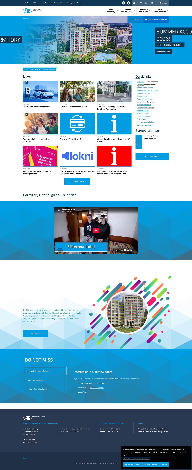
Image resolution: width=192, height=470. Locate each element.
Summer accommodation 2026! (58, 35)
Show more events (152, 156)
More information (32, 51)
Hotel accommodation (145, 122)
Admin (25, 458)
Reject (164, 464)
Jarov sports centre (144, 104)
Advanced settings (151, 464)
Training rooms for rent (75, 3)
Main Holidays (150, 138)
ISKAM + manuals (143, 93)
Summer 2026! (135, 19)
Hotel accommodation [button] (160, 10)
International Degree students (148, 90)
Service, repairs (142, 96)
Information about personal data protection (136, 459)
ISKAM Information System (37, 389)
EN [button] (152, 3)
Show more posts (77, 181)
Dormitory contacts (144, 125)
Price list (140, 81)
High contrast (162, 3)
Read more (35, 333)
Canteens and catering (145, 107)
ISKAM (35, 3)
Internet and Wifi (143, 110)
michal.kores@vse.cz (160, 431)
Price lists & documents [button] (143, 10)
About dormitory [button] (111, 10)
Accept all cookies (132, 464)
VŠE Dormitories (38, 44)
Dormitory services (144, 116)
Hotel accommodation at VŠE (52, 3)
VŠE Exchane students (145, 87)
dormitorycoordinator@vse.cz (95, 383)
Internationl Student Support (38, 371)
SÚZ (26, 3)
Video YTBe (141, 101)
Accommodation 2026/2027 (156, 19)
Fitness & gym (142, 119)
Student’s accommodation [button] (127, 10)
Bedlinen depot (142, 113)
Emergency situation (144, 99)
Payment (140, 84)
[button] (123, 2)
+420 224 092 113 (97, 387)
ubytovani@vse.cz (113, 428)
